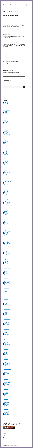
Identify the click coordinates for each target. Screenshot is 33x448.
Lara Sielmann (6, 366)
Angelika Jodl (6, 113)
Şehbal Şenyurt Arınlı (7, 272)
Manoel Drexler (6, 376)
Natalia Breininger (6, 249)
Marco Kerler (6, 228)
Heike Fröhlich (6, 183)
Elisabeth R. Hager (6, 153)
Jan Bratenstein (6, 192)
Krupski (5, 209)
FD (4, 164)
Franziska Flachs (6, 170)
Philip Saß (5, 259)
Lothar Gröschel (6, 220)
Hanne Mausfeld (6, 180)
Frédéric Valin (6, 173)
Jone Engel (5, 195)
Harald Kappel (6, 182)
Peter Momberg (6, 255)
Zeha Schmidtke (6, 290)
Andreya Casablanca (7, 110)
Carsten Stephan (6, 132)
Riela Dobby (6, 263)
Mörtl (5, 387)
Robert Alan (6, 264)
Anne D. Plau (6, 118)
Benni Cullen (6, 124)
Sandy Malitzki (6, 400)
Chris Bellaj (5, 315)
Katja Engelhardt (6, 203)
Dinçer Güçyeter (6, 150)
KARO (5, 201)
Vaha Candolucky (6, 412)
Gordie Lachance (6, 343)
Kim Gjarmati (6, 365)
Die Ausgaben (5, 435)
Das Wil (5, 145)
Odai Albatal (6, 391)
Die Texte (4, 437)
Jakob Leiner (6, 191)
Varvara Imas (6, 413)
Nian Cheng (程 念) (6, 251)
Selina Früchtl (6, 403)
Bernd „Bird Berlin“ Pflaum (8, 125)
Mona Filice (5, 386)
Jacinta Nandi (6, 190)
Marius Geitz (6, 234)
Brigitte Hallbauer (6, 130)
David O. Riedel (6, 325)
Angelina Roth (6, 114)
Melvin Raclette (6, 240)
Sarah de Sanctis (6, 270)
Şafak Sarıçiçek (6, 269)
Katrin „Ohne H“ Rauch (7, 205)
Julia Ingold (5, 353)
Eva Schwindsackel (6, 160)
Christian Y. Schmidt (7, 138)
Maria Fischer (6, 232)
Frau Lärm (5, 171)
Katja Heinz (5, 362)
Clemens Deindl (6, 323)
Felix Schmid (6, 168)
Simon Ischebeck (6, 275)
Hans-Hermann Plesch (7, 181)
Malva (5, 224)
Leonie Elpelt (6, 215)
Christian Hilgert (6, 316)
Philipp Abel (6, 396)
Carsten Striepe (6, 133)
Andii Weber (6, 104)
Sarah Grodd (6, 271)
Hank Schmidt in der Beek (8, 178)
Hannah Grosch (6, 179)
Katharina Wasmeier (7, 202)
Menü (28, 5)
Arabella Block (6, 121)
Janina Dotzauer (6, 193)
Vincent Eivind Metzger (7, 289)
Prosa (10, 54)
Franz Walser (6, 169)
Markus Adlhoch (6, 381)
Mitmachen (5, 439)
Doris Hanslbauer (6, 331)
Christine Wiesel (6, 139)
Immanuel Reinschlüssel (7, 188)
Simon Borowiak (6, 274)
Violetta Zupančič (6, 417)
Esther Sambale (6, 334)
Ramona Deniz (6, 261)
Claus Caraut (6, 141)
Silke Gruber (6, 273)
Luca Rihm (5, 221)
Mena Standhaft (6, 383)
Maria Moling (6, 233)
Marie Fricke (6, 380)
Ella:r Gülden (6, 155)
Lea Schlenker (6, 211)
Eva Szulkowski (6, 161)
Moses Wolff (6, 248)
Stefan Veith (6, 279)
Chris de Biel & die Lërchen (8, 134)
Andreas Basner (6, 301)
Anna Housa (6, 304)
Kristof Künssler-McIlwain (8, 208)
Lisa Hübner (6, 371)
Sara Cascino (6, 401)
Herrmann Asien (6, 184)
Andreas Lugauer (6, 108)
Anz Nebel (5, 120)
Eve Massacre (6, 162)
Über (4, 443)
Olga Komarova (6, 392)
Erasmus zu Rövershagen (7, 158)
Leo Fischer (5, 214)
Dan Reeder (5, 142)
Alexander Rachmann (7, 103)
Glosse (8, 54)
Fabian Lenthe (6, 163)
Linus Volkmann (6, 218)
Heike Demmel (6, 345)
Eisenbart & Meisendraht (9, 5)
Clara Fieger (6, 140)
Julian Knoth (6, 198)
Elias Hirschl (6, 152)
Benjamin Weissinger (7, 123)
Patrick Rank (6, 393)
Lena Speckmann (6, 213)
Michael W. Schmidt (7, 243)
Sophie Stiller (6, 278)
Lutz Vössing (6, 223)
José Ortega (5, 350)
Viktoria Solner (6, 415)
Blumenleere (6, 129)
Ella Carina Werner (7, 154)
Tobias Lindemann (6, 410)
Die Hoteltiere (6, 149)
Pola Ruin (5, 260)
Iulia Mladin (6, 189)
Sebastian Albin (6, 402)
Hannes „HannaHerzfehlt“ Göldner (9, 344)
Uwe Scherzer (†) (6, 411)
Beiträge (6, 54)
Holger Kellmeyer (6, 185)
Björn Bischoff (6, 128)
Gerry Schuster (6, 175)
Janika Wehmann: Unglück (11, 15)
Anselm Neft (6, 119)
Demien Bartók (6, 148)
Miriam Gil (5, 245)
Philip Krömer (6, 258)
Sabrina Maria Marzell (7, 268)
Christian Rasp (6, 320)
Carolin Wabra (6, 131)
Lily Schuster (6, 370)
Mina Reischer (6, 244)
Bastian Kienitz (6, 122)
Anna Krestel (6, 305)
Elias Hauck (5, 151)
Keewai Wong (6, 364)
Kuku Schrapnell (6, 210)
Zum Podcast (5, 441)
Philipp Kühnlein (6, 397)
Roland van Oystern (7, 265)
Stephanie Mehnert (7, 281)
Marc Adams (6, 225)
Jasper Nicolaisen (6, 194)
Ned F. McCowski (6, 250)
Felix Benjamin (6, 340)
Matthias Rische (6, 239)
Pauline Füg (5, 254)
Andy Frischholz (6, 111)
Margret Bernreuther (7, 231)
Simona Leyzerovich (7, 405)
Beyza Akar (5, 311)
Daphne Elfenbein (6, 144)
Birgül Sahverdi (6, 312)
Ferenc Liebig (6, 342)
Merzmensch (6, 241)
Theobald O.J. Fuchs (7, 283)
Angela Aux (5, 112)
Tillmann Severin (6, 407)
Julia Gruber (6, 351)
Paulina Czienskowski (7, 253)
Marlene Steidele (6, 235)
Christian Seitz (6, 321)
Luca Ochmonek (6, 373)
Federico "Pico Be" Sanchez (8, 165)
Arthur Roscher (6, 306)
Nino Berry (5, 252)
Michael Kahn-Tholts (7, 384)
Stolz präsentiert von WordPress (14, 445)
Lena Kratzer (6, 212)
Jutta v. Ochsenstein (7, 200)
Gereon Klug (6, 174)
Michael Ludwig (6, 242)
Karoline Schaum (6, 356)
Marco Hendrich (6, 377)
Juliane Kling (6, 199)
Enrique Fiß (5, 333)
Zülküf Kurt (5, 291)
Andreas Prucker (6, 109)
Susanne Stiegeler (6, 282)
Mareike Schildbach (7, 229)
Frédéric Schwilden (7, 172)
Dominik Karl (6, 330)
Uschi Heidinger (6, 285)
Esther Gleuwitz (6, 159)
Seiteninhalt (5, 433)
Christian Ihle (6, 135)
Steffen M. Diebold (6, 280)
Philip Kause (6, 395)
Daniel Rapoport (6, 143)
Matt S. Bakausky (6, 238)
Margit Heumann (6, 230)
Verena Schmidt (6, 288)
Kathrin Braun (6, 361)
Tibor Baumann (6, 284)
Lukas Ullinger (6, 222)
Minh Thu (5, 385)
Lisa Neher (5, 219)
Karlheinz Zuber (6, 355)
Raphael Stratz (6, 262)
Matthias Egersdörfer (7, 382)
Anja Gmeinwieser (6, 115)
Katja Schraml (6, 204)
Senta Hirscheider (6, 404)
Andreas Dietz (6, 105)
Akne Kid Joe (6, 102)
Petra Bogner (6, 394)
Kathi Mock (5, 360)
